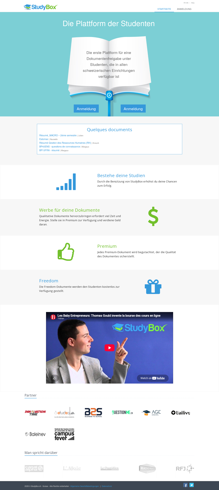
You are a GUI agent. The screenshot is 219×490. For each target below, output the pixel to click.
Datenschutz (107, 486)
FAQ (192, 3)
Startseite (164, 8)
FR (185, 3)
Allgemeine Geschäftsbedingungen (84, 486)
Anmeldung (184, 8)
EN (187, 3)
